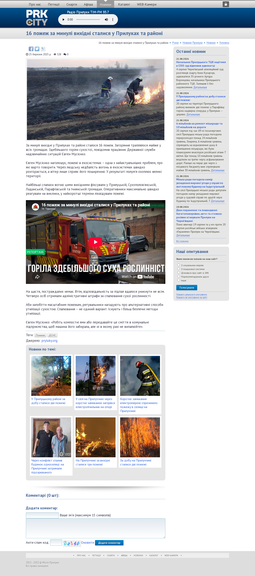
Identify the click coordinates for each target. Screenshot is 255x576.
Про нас (35, 4)
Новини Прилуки (193, 42)
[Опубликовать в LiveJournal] (43, 48)
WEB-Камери (146, 4)
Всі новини (182, 241)
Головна (224, 42)
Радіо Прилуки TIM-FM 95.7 (88, 12)
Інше (183, 280)
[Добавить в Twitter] (37, 48)
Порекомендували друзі (194, 276)
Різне (175, 42)
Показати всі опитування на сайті (191, 297)
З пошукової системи (192, 269)
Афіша (88, 4)
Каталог (124, 4)
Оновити (87, 542)
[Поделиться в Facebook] (31, 48)
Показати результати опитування (191, 294)
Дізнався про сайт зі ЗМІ (194, 272)
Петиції (54, 4)
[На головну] (37, 18)
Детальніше (200, 87)
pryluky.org (49, 340)
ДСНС (52, 335)
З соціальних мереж (192, 265)
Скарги (72, 4)
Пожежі (40, 335)
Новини (105, 4)
